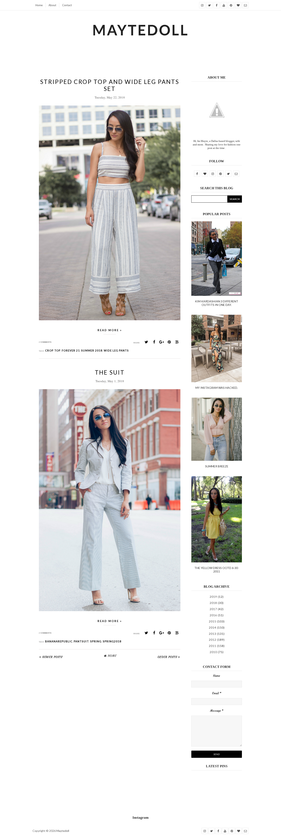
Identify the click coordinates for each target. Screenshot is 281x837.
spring (95, 641)
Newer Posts (52, 657)
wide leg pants (116, 350)
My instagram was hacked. (216, 387)
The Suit (110, 372)
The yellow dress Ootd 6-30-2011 (216, 569)
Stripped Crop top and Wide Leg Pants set (109, 85)
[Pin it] (169, 342)
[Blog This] (177, 342)
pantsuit (81, 641)
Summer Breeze (216, 466)
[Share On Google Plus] (161, 342)
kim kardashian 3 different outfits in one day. (216, 303)
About (52, 5)
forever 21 (71, 350)
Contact (67, 5)
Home (39, 5)
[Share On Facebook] (154, 342)
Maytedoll (62, 830)
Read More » (110, 330)
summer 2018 (91, 350)
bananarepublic (58, 641)
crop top (52, 350)
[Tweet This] (146, 342)
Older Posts (167, 657)
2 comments (45, 342)
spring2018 (112, 641)
